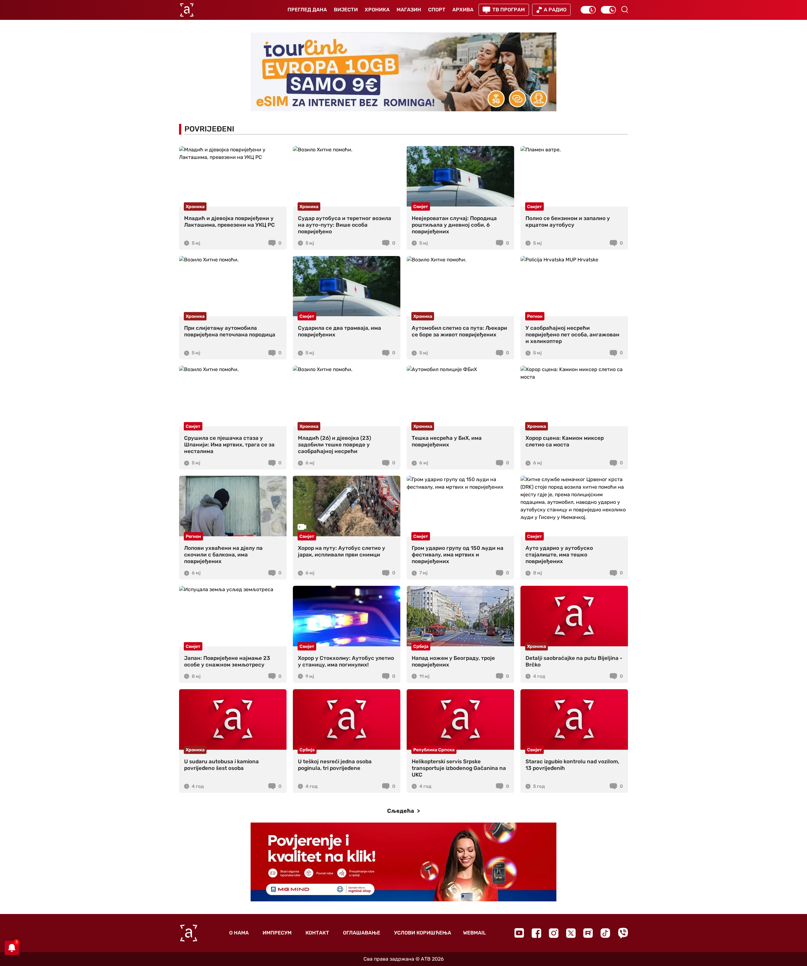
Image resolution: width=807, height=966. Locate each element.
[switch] (588, 10)
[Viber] (623, 933)
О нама (239, 933)
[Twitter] (571, 933)
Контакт (317, 933)
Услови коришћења (422, 933)
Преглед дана (307, 10)
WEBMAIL (474, 933)
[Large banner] (403, 71)
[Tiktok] (605, 933)
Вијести (346, 10)
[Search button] (624, 9)
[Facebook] (536, 933)
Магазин (409, 10)
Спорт (436, 10)
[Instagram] (554, 933)
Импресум (277, 933)
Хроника (377, 10)
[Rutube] (588, 933)
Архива (462, 10)
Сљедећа (401, 810)
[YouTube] (519, 933)
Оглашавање (361, 933)
